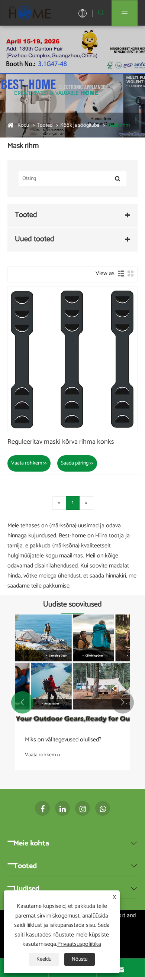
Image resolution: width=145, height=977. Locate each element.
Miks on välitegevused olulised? (63, 740)
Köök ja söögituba (79, 125)
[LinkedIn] (62, 808)
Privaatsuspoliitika (79, 944)
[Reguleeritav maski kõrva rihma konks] (72, 359)
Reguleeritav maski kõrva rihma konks (60, 442)
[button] (22, 702)
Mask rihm (118, 125)
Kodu (23, 125)
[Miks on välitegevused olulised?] (72, 670)
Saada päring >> (77, 463)
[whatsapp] (102, 808)
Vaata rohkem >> (29, 463)
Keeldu (43, 959)
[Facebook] (42, 808)
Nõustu (79, 959)
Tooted (44, 125)
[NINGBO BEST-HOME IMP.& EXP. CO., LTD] (29, 13)
